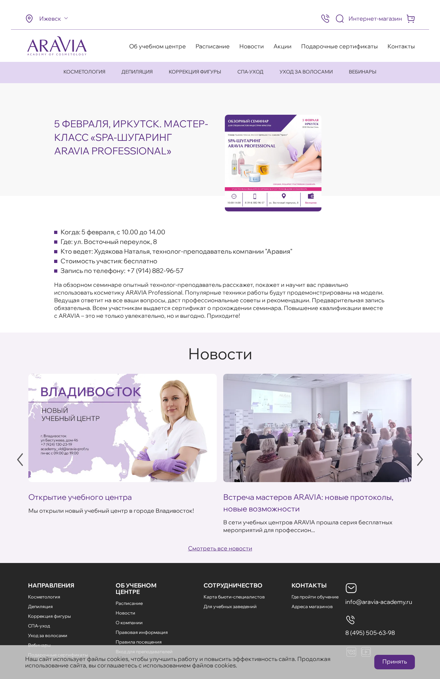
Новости (251, 46)
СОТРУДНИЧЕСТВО (233, 585)
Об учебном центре (157, 46)
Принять (394, 661)
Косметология (84, 72)
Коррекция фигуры (195, 72)
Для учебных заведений (230, 606)
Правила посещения (139, 642)
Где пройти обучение (315, 597)
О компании (129, 623)
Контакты (401, 46)
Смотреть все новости (220, 548)
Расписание (213, 46)
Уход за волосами (306, 72)
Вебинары (363, 72)
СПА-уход (250, 72)
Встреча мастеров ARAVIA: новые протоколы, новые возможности (308, 502)
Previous (20, 459)
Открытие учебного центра (80, 497)
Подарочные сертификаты (339, 46)
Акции (282, 46)
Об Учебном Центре (136, 589)
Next (420, 459)
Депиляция (137, 72)
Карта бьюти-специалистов (234, 597)
